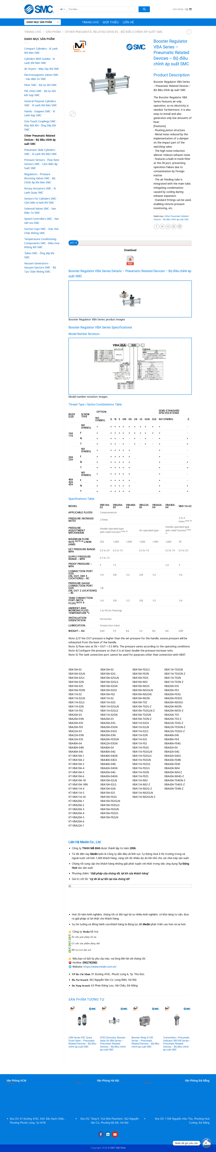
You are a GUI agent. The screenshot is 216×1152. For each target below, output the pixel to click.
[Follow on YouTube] (115, 1134)
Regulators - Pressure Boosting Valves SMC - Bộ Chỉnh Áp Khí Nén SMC (39, 178)
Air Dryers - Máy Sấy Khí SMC (41, 68)
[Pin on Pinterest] (173, 226)
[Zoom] (73, 114)
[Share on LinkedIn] (179, 226)
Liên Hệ (128, 22)
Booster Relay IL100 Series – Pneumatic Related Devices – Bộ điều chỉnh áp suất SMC (145, 1042)
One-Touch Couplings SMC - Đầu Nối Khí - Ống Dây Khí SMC (40, 125)
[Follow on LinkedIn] (108, 1134)
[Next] (191, 1034)
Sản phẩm (53, 32)
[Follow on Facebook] (101, 1134)
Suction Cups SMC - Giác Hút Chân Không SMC (41, 231)
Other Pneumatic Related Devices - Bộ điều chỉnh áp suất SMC (114, 32)
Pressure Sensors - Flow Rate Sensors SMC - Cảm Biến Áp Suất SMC (41, 164)
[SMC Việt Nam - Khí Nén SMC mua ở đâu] (39, 9)
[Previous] (68, 1034)
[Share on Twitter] (162, 226)
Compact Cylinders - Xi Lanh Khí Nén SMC (41, 50)
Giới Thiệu (111, 22)
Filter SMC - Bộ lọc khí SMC (40, 85)
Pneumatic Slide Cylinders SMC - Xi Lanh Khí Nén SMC (40, 152)
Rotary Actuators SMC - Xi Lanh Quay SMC (40, 190)
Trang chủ (90, 22)
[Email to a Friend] (168, 226)
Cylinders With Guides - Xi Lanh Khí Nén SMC (39, 61)
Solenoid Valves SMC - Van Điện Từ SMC (40, 210)
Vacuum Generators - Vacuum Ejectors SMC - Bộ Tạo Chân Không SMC (40, 267)
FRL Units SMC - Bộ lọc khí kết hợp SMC (40, 93)
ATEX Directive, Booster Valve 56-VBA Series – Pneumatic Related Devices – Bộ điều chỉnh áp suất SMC (113, 1043)
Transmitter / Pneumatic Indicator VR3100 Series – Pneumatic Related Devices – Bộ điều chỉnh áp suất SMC (177, 1043)
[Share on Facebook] (156, 226)
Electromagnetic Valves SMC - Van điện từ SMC (41, 77)
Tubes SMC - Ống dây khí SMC (39, 255)
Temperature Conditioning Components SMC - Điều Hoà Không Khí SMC (41, 243)
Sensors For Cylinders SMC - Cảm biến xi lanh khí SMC (41, 200)
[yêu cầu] (206, 1143)
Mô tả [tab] (73, 242)
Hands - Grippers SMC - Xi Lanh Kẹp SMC (39, 113)
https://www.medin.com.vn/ (99, 966)
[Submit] (144, 9)
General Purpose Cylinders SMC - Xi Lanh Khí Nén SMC (40, 103)
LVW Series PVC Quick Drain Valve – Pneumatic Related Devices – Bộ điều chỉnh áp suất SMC (82, 1042)
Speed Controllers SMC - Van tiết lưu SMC (41, 221)
